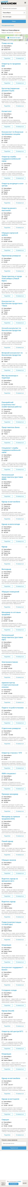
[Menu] (25, 2)
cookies (19, 1181)
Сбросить (18, 32)
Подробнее (7, 58)
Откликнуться (20, 58)
